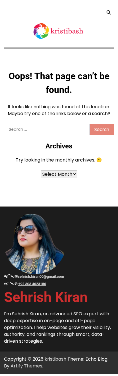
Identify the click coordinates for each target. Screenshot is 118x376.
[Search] (108, 12)
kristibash (55, 359)
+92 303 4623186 (32, 284)
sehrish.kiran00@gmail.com (41, 276)
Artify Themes (26, 366)
